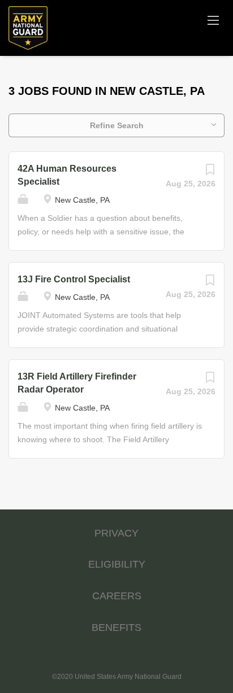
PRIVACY (116, 533)
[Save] (209, 172)
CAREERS (116, 596)
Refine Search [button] (117, 125)
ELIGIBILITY (116, 564)
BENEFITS (116, 627)
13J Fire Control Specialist (74, 279)
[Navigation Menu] (213, 19)
